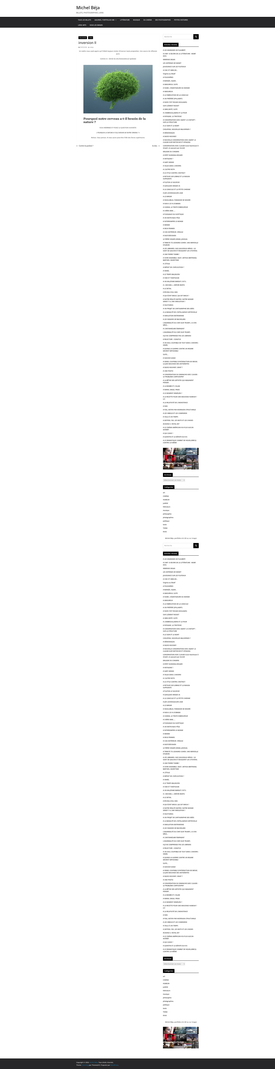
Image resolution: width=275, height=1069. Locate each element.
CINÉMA (166, 496)
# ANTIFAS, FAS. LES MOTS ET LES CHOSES (178, 420)
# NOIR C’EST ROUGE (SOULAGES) (175, 102)
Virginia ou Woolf (169, 74)
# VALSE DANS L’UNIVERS (172, 166)
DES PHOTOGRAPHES (163, 20)
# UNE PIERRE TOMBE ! (171, 254)
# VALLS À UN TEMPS (170, 417)
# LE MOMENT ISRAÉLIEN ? (172, 393)
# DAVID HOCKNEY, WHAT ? (173, 367)
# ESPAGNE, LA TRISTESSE (172, 116)
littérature (166, 507)
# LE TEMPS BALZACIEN (171, 274)
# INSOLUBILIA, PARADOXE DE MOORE (176, 200)
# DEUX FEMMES (169, 228)
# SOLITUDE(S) (168, 305)
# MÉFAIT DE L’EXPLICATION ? (173, 267)
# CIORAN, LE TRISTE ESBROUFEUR (175, 207)
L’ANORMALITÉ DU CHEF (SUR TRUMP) (176, 332)
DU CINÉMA (147, 20)
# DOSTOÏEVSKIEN (169, 236)
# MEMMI (166, 225)
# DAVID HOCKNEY (169, 136)
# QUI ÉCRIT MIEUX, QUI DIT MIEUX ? (176, 296)
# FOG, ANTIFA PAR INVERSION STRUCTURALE (179, 410)
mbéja (92, 47)
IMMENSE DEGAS (169, 59)
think (165, 532)
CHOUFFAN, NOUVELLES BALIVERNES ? (177, 129)
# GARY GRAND (168, 162)
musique (166, 510)
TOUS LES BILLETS (84, 20)
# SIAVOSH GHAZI (169, 358)
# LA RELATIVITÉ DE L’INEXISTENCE (175, 403)
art (164, 493)
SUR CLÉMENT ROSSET (171, 106)
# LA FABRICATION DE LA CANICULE (175, 95)
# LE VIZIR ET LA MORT (171, 126)
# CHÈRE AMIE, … (169, 211)
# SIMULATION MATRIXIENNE (173, 316)
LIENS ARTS (82, 25)
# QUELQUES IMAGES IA (171, 186)
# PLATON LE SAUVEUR (171, 182)
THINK (90, 37)
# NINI (165, 406)
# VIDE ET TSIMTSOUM (171, 278)
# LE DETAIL (167, 288)
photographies (168, 517)
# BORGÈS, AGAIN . (170, 81)
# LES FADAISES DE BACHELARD (174, 319)
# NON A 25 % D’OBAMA (171, 204)
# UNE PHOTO (168, 371)
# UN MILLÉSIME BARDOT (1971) (174, 281)
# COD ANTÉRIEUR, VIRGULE (173, 232)
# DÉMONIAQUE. (169, 133)
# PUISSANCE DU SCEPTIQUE (173, 214)
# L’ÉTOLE (166, 264)
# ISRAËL (166, 271)
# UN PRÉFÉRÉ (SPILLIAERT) (172, 99)
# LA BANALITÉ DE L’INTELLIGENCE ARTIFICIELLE (180, 312)
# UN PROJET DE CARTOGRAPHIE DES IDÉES (178, 309)
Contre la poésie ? (86, 146)
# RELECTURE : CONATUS (172, 339)
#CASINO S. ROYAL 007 (171, 424)
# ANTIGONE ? (168, 159)
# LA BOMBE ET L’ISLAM (171, 386)
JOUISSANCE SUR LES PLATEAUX (174, 67)
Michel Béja (88, 7)
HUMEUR (166, 500)
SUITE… (165, 354)
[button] (115, 19)
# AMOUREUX (168, 91)
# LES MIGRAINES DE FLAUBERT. (174, 50)
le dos (154, 146)
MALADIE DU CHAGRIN (171, 152)
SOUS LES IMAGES (96, 25)
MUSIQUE (136, 20)
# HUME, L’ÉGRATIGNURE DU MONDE (176, 88)
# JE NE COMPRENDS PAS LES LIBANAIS (177, 336)
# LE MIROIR (167, 196)
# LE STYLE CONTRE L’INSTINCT (174, 173)
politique (166, 521)
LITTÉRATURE (125, 20)
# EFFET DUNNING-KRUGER (173, 155)
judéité (165, 503)
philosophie (82, 37)
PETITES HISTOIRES (181, 20)
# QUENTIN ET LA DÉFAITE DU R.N (175, 437)
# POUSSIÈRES (168, 77)
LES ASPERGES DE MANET (172, 63)
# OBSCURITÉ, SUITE (170, 109)
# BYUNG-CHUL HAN (170, 292)
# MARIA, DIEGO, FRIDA (171, 390)
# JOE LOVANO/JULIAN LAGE (173, 193)
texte (165, 525)
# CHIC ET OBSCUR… (170, 70)
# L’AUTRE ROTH (169, 169)
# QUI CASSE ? (168, 433)
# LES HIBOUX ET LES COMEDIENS (175, 413)
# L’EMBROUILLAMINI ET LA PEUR (175, 113)
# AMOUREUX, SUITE (170, 84)
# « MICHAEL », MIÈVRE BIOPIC (174, 285)
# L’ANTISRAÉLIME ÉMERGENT (173, 329)
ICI (186, 538)
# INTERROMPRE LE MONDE (173, 221)
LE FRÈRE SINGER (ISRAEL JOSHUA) (175, 239)
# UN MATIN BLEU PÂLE (171, 218)
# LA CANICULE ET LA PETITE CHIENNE (176, 189)
